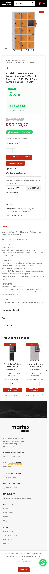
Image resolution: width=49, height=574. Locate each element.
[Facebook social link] (18, 216)
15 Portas (30, 63)
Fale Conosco (8, 539)
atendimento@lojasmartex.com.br (18, 498)
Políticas (6, 543)
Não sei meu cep (12, 192)
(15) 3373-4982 (11, 477)
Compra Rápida (15, 163)
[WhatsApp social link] (24, 216)
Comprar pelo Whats (11, 395)
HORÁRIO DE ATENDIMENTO (13, 452)
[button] (12, 390)
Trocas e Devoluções (10, 535)
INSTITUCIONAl (9, 504)
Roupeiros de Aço (18, 60)
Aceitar (23, 570)
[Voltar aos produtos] (10, 68)
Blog (5, 521)
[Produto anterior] (7, 68)
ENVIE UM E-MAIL (9, 494)
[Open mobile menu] (44, 3)
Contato (6, 516)
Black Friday (27, 209)
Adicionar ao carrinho (19, 157)
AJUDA (5, 527)
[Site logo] (6, 3)
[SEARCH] (32, 3)
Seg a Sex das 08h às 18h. (12, 456)
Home (5, 508)
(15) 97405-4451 (11, 487)
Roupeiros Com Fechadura (15, 63)
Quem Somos (8, 512)
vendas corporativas (12, 462)
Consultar (33, 188)
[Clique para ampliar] (6, 48)
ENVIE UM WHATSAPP (11, 483)
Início (8, 60)
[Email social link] (21, 216)
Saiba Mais (12, 466)
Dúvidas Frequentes (10, 531)
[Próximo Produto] (13, 68)
